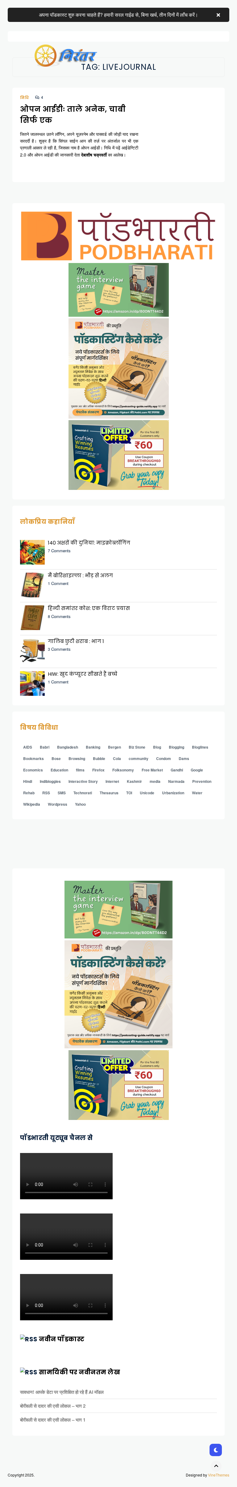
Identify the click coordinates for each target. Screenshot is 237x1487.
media (155, 781)
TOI (129, 793)
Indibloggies (50, 781)
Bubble (99, 758)
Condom (163, 758)
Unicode (147, 793)
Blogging (176, 747)
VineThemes (218, 1474)
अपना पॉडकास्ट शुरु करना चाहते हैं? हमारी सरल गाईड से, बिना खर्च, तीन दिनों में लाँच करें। (118, 14)
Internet (112, 781)
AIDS (27, 747)
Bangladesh (67, 747)
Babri (44, 747)
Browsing (77, 758)
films (80, 770)
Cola (117, 758)
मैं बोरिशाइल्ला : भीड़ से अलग (80, 575)
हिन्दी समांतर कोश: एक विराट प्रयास (89, 608)
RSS (46, 793)
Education (59, 770)
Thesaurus (109, 793)
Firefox (98, 770)
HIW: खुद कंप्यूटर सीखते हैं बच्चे (82, 674)
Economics (33, 770)
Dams (184, 758)
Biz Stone (137, 747)
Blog (157, 747)
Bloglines (200, 747)
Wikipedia (31, 804)
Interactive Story (83, 781)
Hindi (27, 781)
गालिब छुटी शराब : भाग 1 (76, 641)
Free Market (152, 770)
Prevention (201, 781)
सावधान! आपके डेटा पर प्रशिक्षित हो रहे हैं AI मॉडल (62, 1392)
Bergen (114, 747)
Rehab (29, 793)
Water (197, 793)
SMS (62, 793)
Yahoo (80, 804)
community (138, 758)
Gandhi (177, 770)
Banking (93, 747)
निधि (24, 97)
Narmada (176, 781)
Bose (56, 758)
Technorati (82, 793)
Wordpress (57, 804)
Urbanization (173, 793)
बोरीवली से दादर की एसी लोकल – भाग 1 (52, 1419)
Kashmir (134, 781)
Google (197, 770)
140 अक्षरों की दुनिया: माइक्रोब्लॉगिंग (89, 542)
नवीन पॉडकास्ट (61, 1339)
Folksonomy (123, 770)
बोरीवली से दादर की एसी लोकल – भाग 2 (52, 1405)
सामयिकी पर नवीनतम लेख (79, 1372)
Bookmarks (33, 758)
